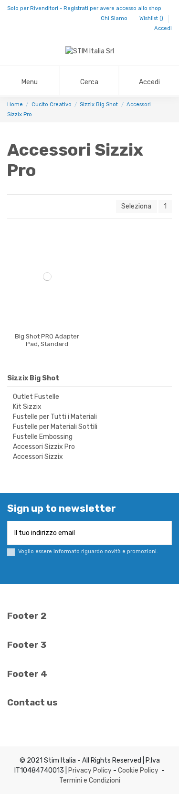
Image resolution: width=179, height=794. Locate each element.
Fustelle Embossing (43, 437)
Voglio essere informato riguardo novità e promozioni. (88, 551)
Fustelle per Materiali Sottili (55, 427)
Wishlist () (152, 18)
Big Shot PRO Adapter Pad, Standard (47, 340)
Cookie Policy (138, 770)
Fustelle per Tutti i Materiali (55, 417)
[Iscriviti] (164, 533)
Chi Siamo (115, 18)
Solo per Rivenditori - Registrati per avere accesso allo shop (84, 8)
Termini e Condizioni (89, 780)
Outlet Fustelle (36, 397)
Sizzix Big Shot (33, 378)
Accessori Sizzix (38, 457)
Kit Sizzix (27, 407)
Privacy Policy (90, 770)
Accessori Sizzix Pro (44, 447)
